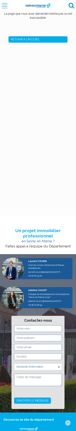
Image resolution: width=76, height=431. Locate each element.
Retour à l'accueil (25, 39)
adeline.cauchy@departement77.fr (44, 301)
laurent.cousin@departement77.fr (44, 272)
